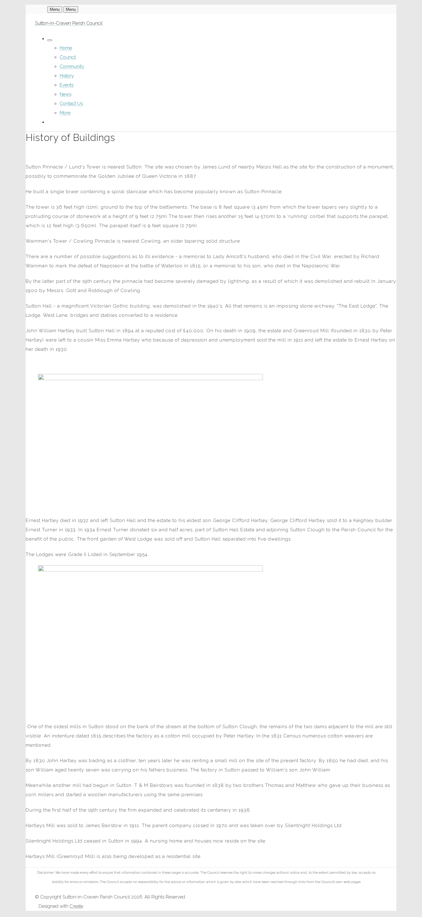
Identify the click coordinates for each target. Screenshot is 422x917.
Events (67, 85)
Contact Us (71, 103)
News (65, 94)
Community (72, 66)
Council (68, 57)
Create (76, 906)
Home (66, 48)
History (67, 76)
